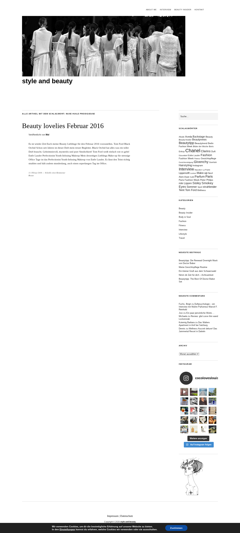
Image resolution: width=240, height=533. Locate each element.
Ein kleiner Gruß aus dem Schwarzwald (197, 271)
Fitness (197, 159)
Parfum (200, 176)
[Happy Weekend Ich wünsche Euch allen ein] (203, 420)
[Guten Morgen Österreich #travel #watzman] (212, 392)
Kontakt (199, 10)
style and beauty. (128, 522)
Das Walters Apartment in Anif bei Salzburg (194, 323)
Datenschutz (126, 516)
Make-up (202, 173)
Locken (193, 173)
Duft (213, 151)
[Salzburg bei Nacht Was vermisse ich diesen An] (212, 429)
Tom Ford (191, 190)
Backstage (199, 136)
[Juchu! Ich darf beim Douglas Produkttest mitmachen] (212, 401)
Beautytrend (201, 143)
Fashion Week (186, 158)
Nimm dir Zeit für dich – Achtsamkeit (196, 275)
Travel (182, 238)
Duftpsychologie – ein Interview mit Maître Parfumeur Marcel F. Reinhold (198, 307)
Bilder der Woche (200, 146)
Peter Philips (206, 180)
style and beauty (47, 81)
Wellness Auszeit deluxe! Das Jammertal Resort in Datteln (198, 330)
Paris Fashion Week (189, 180)
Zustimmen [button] (176, 528)
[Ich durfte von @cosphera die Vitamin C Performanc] (203, 429)
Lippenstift (184, 173)
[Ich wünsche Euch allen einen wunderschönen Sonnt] (184, 411)
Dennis (182, 328)
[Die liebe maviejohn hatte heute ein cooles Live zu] (194, 420)
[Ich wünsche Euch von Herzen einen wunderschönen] (184, 429)
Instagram (197, 165)
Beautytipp (186, 143)
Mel (47, 134)
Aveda (188, 136)
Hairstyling (185, 165)
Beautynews (199, 139)
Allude (181, 137)
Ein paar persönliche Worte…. (200, 313)
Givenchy (201, 162)
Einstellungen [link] (67, 529)
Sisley (196, 183)
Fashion (206, 155)
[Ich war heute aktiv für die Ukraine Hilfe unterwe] (212, 411)
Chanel (192, 150)
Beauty (31, 175)
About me (151, 10)
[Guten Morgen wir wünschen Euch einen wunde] (184, 420)
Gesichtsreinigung (186, 162)
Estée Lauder (194, 155)
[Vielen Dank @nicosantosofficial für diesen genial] (184, 392)
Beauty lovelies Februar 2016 (63, 126)
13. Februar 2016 (35, 172)
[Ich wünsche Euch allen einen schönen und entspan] (194, 392)
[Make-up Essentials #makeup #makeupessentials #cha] (194, 401)
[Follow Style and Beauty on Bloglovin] (192, 495)
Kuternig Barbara (187, 322)
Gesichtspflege (208, 158)
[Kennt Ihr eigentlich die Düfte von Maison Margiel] (184, 401)
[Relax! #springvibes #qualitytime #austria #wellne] (203, 392)
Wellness (201, 190)
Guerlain (213, 162)
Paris (209, 176)
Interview (165, 10)
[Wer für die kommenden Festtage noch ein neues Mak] (194, 429)
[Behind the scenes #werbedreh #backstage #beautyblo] (203, 411)
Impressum (112, 516)
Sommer (192, 186)
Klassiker (198, 170)
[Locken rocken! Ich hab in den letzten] (203, 401)
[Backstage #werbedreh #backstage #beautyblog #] (194, 411)
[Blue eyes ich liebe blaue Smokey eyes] (212, 420)
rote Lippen (185, 183)
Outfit (192, 177)
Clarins (206, 151)
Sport (200, 187)
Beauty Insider (182, 10)
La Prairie (206, 170)
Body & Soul (185, 217)
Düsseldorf (183, 155)
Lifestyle (183, 234)
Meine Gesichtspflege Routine (193, 267)
